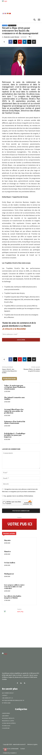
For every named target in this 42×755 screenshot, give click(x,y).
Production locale (9, 379)
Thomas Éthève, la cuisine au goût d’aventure (31, 370)
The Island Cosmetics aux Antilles (14, 398)
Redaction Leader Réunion (11, 37)
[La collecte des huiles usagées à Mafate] (31, 599)
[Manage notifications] (5, 749)
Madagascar (9, 574)
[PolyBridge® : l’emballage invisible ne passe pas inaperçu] (33, 436)
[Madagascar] (31, 577)
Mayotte (7, 540)
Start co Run (12, 25)
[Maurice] (31, 554)
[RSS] (24, 683)
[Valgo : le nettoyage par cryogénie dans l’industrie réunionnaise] (33, 388)
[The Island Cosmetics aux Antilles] (33, 400)
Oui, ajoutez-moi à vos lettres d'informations (18, 496)
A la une (4, 25)
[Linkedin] (25, 42)
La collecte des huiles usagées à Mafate (12, 597)
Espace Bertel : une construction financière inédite (9, 371)
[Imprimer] (34, 42)
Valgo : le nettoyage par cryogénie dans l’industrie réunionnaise (14, 387)
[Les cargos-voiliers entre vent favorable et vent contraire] (31, 588)
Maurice (7, 552)
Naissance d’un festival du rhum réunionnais (14, 422)
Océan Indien (9, 563)
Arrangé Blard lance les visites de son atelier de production (13, 411)
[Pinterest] (20, 42)
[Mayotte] (31, 543)
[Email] (29, 42)
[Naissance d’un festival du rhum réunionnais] (33, 424)
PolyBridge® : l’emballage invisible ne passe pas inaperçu (14, 435)
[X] (15, 42)
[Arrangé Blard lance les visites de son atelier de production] (33, 412)
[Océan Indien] (31, 566)
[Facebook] (10, 42)
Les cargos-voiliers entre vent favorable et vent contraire (14, 586)
